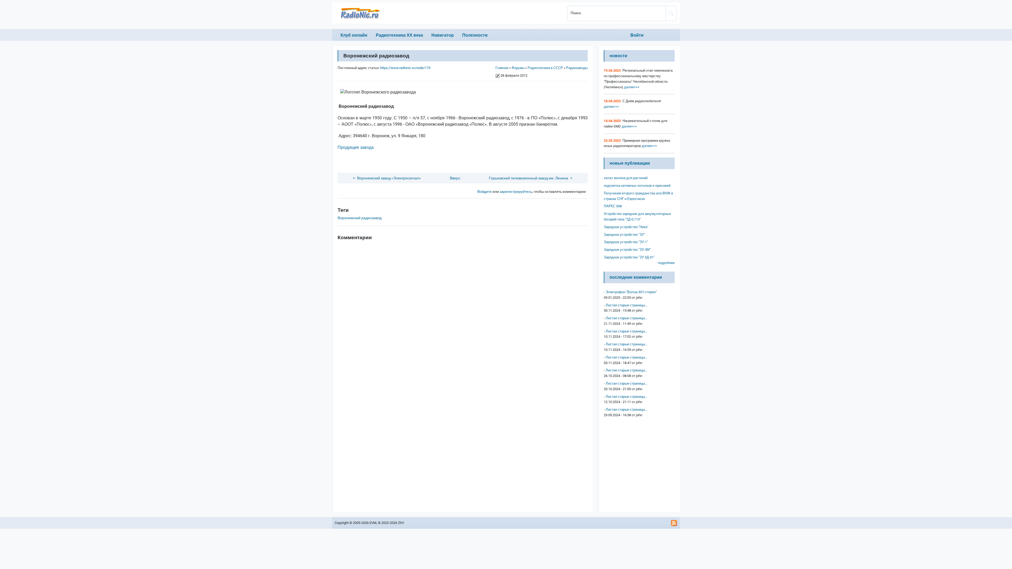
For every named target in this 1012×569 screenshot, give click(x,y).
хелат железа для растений (626, 178)
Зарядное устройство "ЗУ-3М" (627, 250)
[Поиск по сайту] (671, 13)
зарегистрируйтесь (516, 191)
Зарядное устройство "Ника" (626, 227)
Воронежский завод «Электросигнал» (388, 178)
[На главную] (448, 13)
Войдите (484, 191)
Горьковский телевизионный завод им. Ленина (529, 178)
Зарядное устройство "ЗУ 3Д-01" (629, 257)
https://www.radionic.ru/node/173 (405, 68)
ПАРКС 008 (613, 206)
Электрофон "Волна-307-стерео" (631, 292)
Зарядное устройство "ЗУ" (624, 235)
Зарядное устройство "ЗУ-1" (626, 242)
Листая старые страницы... (626, 305)
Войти (637, 35)
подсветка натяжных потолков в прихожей (637, 186)
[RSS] (674, 523)
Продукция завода (356, 147)
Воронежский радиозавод (360, 218)
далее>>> (631, 87)
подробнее (666, 263)
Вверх (455, 178)
